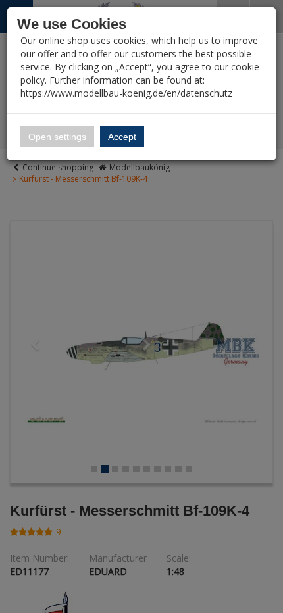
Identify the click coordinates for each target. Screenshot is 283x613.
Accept (122, 137)
